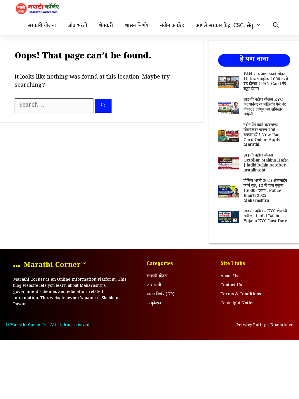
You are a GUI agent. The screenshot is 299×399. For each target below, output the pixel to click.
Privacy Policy (251, 325)
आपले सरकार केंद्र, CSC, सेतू (224, 26)
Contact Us (231, 285)
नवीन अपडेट (172, 26)
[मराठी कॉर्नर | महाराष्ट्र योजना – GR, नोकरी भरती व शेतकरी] (38, 9)
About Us (229, 276)
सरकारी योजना (42, 26)
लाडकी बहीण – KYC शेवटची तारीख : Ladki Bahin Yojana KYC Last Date (265, 217)
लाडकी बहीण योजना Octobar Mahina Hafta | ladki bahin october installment (266, 163)
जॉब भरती (77, 26)
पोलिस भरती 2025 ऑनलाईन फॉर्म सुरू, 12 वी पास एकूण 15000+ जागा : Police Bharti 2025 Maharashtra (265, 191)
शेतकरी (106, 26)
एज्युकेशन (154, 304)
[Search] (103, 106)
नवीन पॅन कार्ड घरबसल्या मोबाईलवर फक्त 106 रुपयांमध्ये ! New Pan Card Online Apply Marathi (262, 135)
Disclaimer (281, 325)
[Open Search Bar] (275, 26)
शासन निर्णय (136, 26)
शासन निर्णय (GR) (160, 295)
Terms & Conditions (240, 295)
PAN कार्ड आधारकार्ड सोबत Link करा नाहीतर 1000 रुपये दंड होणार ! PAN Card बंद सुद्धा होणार (266, 82)
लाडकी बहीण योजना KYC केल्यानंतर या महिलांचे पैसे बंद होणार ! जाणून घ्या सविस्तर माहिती (265, 107)
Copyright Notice (237, 304)
